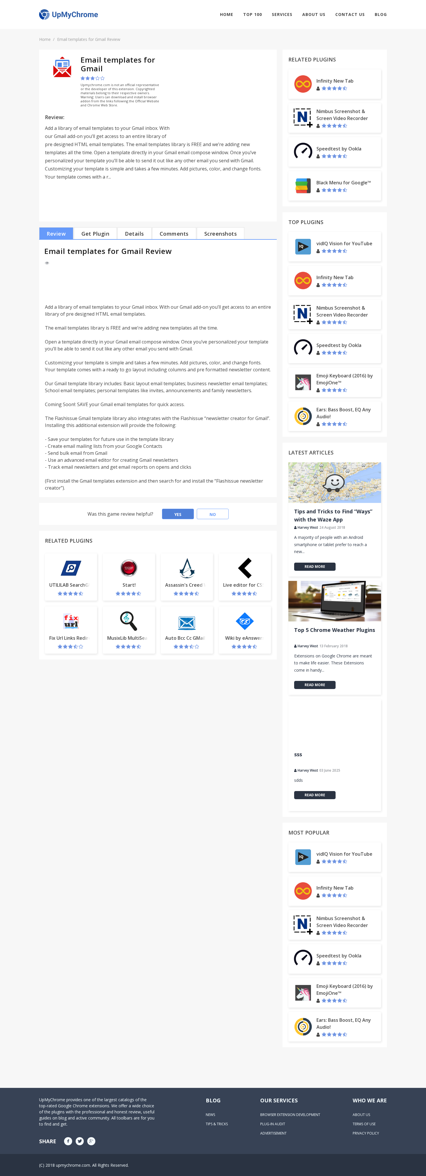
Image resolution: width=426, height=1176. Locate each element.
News (210, 1114)
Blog (381, 14)
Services (282, 14)
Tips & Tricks (217, 1124)
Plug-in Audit (272, 1124)
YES (177, 514)
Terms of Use (364, 1124)
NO (213, 514)
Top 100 (252, 14)
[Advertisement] (222, 96)
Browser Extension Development (290, 1114)
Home (226, 14)
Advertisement (273, 1133)
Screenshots (220, 233)
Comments (174, 233)
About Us (313, 14)
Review (56, 233)
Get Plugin (95, 233)
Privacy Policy (366, 1133)
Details (134, 233)
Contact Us (350, 14)
